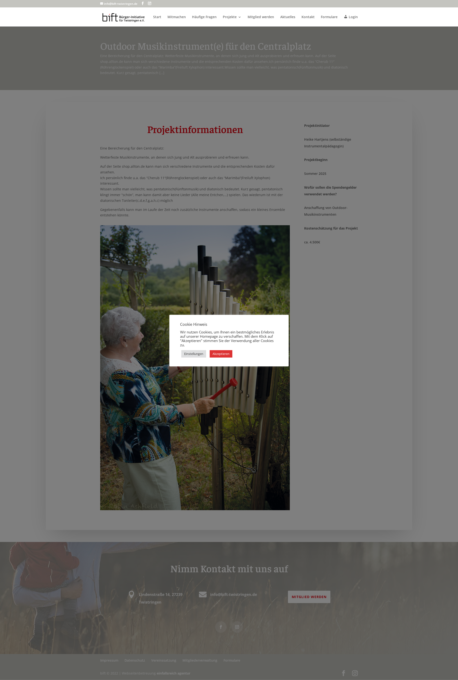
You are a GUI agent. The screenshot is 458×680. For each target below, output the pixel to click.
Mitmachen (176, 17)
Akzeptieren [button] (221, 354)
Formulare (329, 17)
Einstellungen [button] (193, 354)
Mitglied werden (261, 17)
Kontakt (308, 17)
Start (157, 17)
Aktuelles (287, 17)
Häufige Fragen (204, 17)
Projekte (230, 17)
